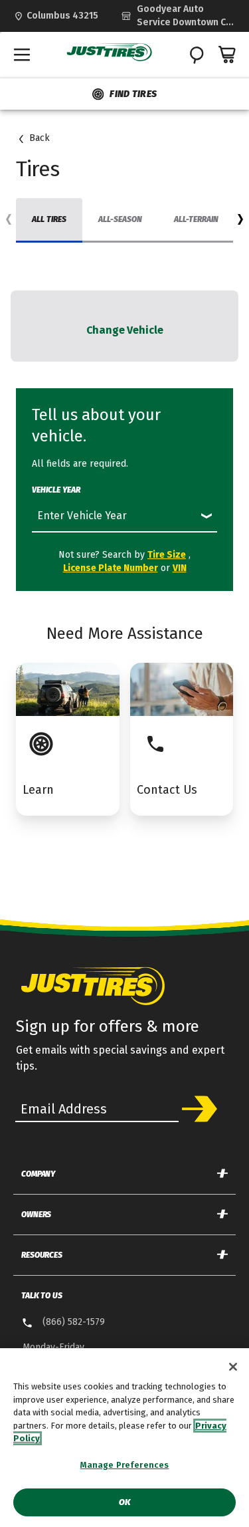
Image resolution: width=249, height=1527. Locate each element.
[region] (124, 1437)
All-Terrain (196, 219)
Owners (36, 1214)
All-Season (120, 219)
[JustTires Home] (109, 52)
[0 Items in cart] (228, 54)
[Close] (233, 1366)
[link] (178, 16)
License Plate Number (110, 568)
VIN (180, 568)
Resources (41, 1255)
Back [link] (39, 138)
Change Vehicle (124, 330)
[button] (240, 222)
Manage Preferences (124, 1465)
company (38, 1174)
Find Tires (133, 94)
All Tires (49, 219)
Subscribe (199, 1109)
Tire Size (166, 554)
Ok (124, 1502)
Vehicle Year (56, 490)
